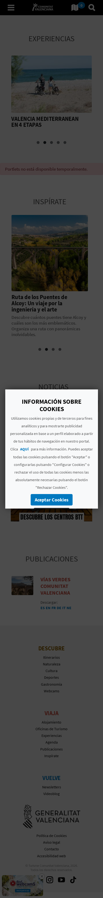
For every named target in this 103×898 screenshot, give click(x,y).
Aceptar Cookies (52, 500)
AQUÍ (24, 449)
